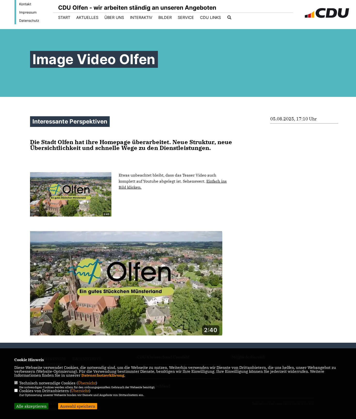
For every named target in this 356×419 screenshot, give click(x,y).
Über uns (114, 17)
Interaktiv (141, 17)
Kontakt (25, 4)
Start (64, 17)
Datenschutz (29, 20)
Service (186, 17)
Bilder (165, 17)
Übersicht (87, 382)
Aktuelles (87, 17)
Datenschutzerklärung (102, 375)
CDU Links (210, 17)
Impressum (28, 12)
